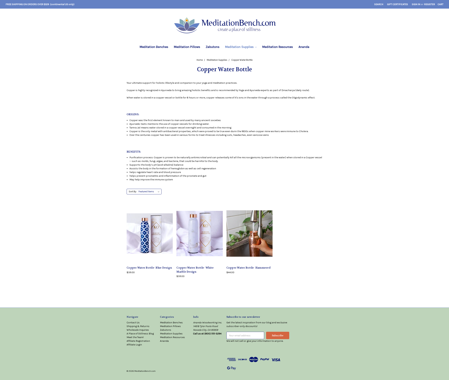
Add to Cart (149, 236)
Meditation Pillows (187, 47)
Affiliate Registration (138, 340)
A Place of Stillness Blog (140, 333)
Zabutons (212, 47)
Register (429, 4)
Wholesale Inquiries (138, 329)
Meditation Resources (277, 47)
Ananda (304, 47)
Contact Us (133, 322)
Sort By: (133, 191)
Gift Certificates (397, 4)
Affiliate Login (134, 344)
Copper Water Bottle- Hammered (248, 267)
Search (378, 4)
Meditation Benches (154, 47)
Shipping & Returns (138, 326)
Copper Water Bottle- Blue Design (149, 267)
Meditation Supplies (239, 47)
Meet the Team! (135, 337)
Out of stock (249, 236)
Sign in (416, 4)
